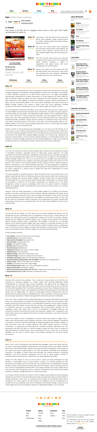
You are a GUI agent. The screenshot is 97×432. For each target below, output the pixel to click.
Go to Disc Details (15, 63)
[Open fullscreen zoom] (22, 38)
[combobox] (72, 11)
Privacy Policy (81, 423)
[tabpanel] (36, 236)
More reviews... (75, 53)
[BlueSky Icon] (41, 398)
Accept (80, 427)
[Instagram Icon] (37, 398)
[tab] (13, 80)
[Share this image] (19, 38)
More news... (74, 104)
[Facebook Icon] (48, 398)
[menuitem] (11, 11)
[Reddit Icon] (60, 398)
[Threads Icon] (45, 398)
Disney (10, 22)
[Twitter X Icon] (52, 398)
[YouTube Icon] (56, 398)
